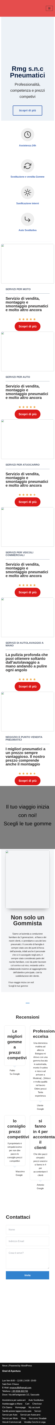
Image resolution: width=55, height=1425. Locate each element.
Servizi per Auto (9, 1414)
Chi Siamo (7, 1407)
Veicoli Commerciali (11, 1422)
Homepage (20, 1407)
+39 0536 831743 (19, 1391)
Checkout (37, 1403)
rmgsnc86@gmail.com (20, 1387)
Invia (27, 1275)
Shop (23, 1418)
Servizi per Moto (10, 1418)
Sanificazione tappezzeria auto (16, 1411)
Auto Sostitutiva (35, 1400)
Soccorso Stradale (37, 1418)
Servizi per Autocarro (30, 1414)
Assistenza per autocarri (14, 1400)
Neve (4, 1365)
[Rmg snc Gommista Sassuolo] (11, 8)
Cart (27, 1403)
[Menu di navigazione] (49, 8)
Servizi (37, 1411)
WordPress (26, 1365)
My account (34, 1407)
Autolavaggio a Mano (12, 1403)
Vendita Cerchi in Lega (34, 1422)
